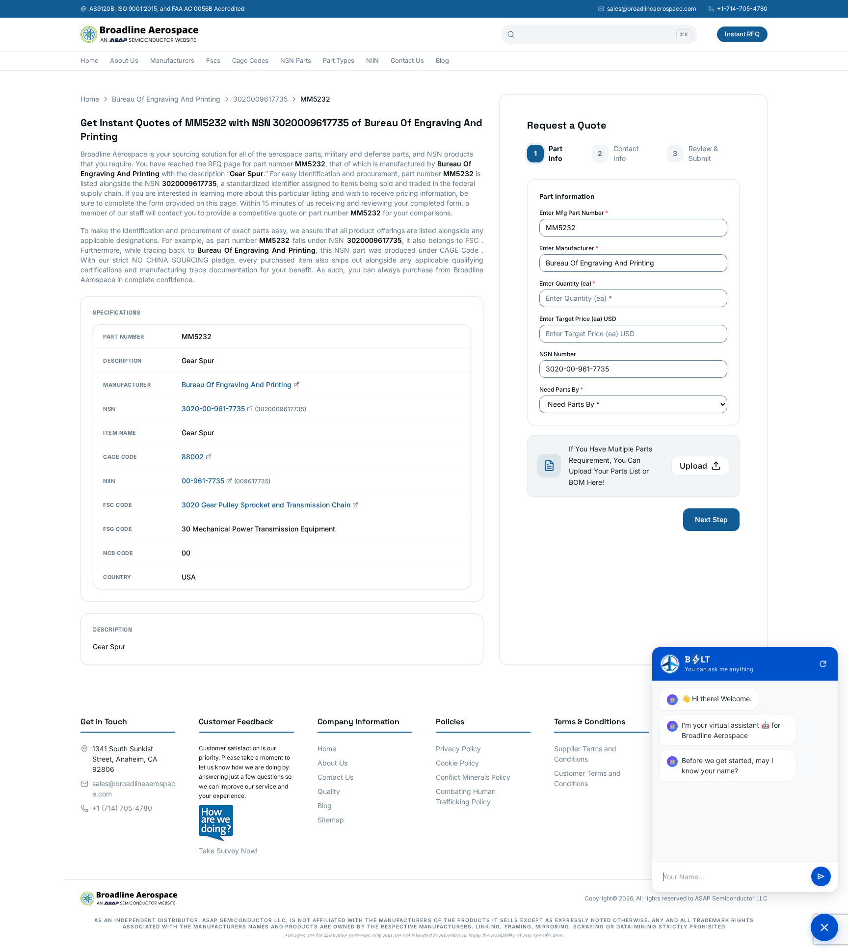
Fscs (213, 60)
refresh (823, 664)
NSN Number (557, 354)
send (821, 877)
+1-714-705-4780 (742, 8)
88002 (193, 456)
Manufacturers (172, 60)
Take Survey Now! (228, 850)
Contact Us (407, 60)
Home (89, 60)
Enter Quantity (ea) (567, 283)
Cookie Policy (457, 763)
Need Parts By (561, 389)
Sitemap (331, 820)
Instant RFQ (742, 34)
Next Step (711, 519)
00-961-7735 (203, 480)
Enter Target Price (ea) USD (577, 318)
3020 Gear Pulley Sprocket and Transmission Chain (266, 505)
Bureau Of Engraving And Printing (166, 99)
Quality (329, 791)
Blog (442, 60)
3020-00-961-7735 (213, 408)
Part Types (338, 60)
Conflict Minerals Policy (473, 777)
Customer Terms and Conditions (587, 778)
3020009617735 (260, 99)
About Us (124, 60)
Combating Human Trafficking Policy (466, 796)
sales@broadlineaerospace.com (651, 8)
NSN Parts (295, 60)
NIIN (372, 60)
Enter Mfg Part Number (573, 212)
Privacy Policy (458, 748)
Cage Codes (250, 60)
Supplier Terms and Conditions (585, 753)
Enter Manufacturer (568, 248)
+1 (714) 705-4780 (122, 808)
